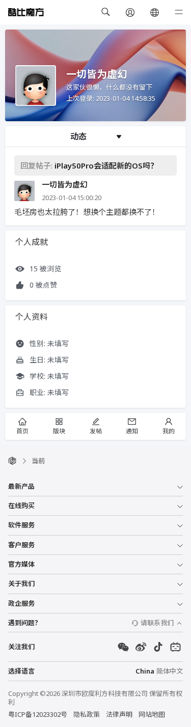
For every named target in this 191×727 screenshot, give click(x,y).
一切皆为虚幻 (65, 184)
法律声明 (119, 714)
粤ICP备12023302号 (37, 714)
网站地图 (152, 714)
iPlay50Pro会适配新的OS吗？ (106, 165)
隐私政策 (86, 714)
